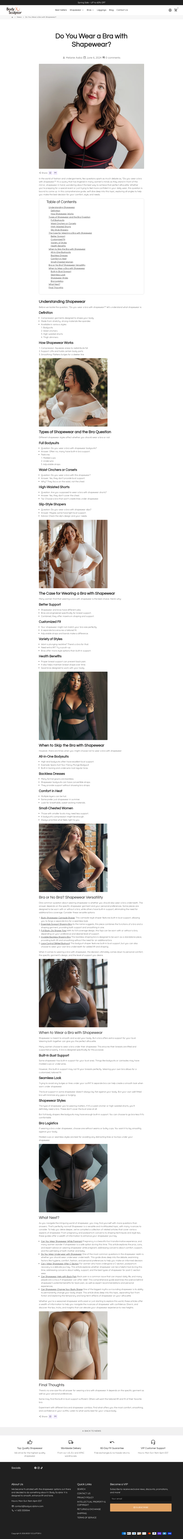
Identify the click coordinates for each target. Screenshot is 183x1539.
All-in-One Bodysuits (61, 252)
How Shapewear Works (62, 213)
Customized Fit (58, 239)
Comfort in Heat (58, 258)
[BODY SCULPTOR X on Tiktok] (42, 1468)
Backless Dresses (59, 255)
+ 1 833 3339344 (21, 1510)
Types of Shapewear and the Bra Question (69, 217)
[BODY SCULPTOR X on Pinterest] (35, 1468)
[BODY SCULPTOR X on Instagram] (38, 1468)
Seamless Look (58, 274)
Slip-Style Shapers (59, 229)
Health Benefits (58, 245)
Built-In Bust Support (61, 271)
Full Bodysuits (57, 220)
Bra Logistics (57, 281)
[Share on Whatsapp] (50, 173)
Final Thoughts (56, 287)
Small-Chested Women (62, 261)
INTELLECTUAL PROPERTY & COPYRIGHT (91, 1503)
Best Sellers (61, 10)
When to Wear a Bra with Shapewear (67, 268)
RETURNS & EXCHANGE (89, 1509)
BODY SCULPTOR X (33, 1533)
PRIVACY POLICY (85, 1497)
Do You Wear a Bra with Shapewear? (40, 17)
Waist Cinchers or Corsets (63, 223)
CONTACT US (83, 1493)
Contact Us (122, 10)
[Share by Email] (55, 173)
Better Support (58, 236)
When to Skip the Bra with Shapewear (67, 249)
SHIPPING (82, 1513)
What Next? (54, 284)
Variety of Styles (59, 242)
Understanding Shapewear (62, 207)
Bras (90, 10)
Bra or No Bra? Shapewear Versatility (67, 265)
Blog (111, 10)
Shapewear (77, 10)
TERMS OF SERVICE (87, 1517)
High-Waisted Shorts (61, 226)
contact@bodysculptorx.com (27, 1506)
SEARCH (81, 1489)
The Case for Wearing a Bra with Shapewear (70, 233)
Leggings (101, 10)
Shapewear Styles (59, 277)
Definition (55, 210)
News (19, 17)
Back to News (91, 1431)
